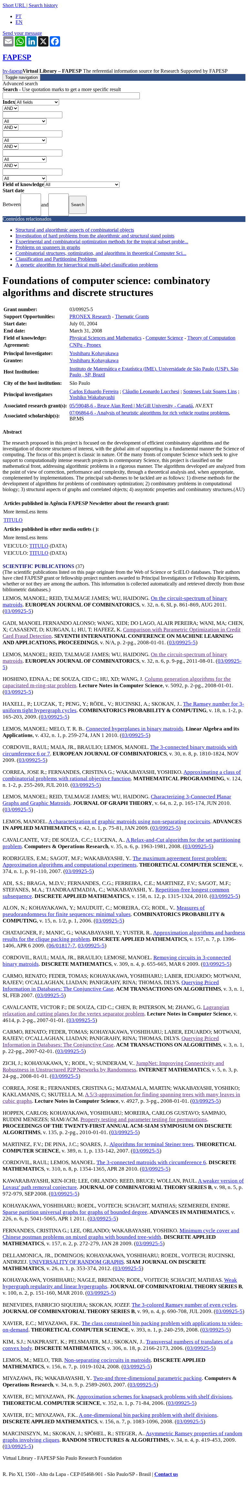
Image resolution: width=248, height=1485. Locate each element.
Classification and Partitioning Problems (56, 259)
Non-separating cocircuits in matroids (107, 1360)
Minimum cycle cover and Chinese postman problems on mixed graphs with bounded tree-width (121, 1233)
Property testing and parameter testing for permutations (143, 1119)
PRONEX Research (90, 316)
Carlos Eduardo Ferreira (94, 391)
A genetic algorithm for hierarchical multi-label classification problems (87, 265)
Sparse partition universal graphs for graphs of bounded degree (75, 1212)
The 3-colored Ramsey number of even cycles (184, 1305)
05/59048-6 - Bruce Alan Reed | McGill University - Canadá (131, 405)
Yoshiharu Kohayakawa (94, 353)
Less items (36, 511)
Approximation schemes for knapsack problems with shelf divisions (154, 1397)
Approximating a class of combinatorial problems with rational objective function (122, 775)
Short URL (14, 5)
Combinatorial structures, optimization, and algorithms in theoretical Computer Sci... (101, 253)
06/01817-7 (61, 946)
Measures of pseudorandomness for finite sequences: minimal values (104, 911)
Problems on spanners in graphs (48, 247)
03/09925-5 (18, 611)
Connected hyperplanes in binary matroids (134, 729)
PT (19, 16)
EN (19, 22)
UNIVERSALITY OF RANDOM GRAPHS (76, 1262)
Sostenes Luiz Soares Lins (210, 391)
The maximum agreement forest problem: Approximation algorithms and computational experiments (115, 861)
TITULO (13, 520)
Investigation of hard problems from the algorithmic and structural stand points (95, 235)
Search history (43, 5)
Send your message (22, 33)
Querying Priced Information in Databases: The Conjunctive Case (111, 985)
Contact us (166, 1474)
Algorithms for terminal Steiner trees (151, 1144)
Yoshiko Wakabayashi (92, 397)
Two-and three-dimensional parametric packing (147, 1378)
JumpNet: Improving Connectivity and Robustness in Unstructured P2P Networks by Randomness (113, 1066)
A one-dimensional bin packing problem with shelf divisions (148, 1415)
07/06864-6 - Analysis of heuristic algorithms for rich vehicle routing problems (149, 413)
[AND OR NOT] (10, 108)
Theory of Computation (211, 338)
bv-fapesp (13, 71)
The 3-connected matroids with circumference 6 (151, 1162)
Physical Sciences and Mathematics (105, 338)
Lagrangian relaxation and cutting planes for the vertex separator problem (116, 1010)
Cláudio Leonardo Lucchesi (150, 391)
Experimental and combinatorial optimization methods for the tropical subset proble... (102, 241)
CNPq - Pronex (85, 345)
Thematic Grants (132, 316)
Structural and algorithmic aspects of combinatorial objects (75, 230)
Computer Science (164, 338)
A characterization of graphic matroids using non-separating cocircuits (129, 821)
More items (14, 511)
